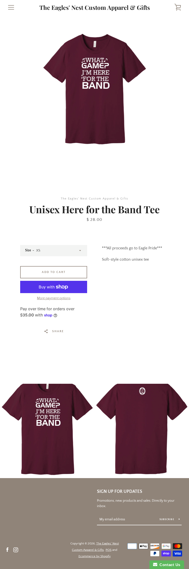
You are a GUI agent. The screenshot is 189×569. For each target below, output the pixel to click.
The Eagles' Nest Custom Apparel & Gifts (94, 7)
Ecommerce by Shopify (95, 556)
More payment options (53, 298)
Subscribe (167, 519)
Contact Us (168, 565)
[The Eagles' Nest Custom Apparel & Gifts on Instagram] (15, 549)
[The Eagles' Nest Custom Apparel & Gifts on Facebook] (7, 549)
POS (108, 550)
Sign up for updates (119, 491)
